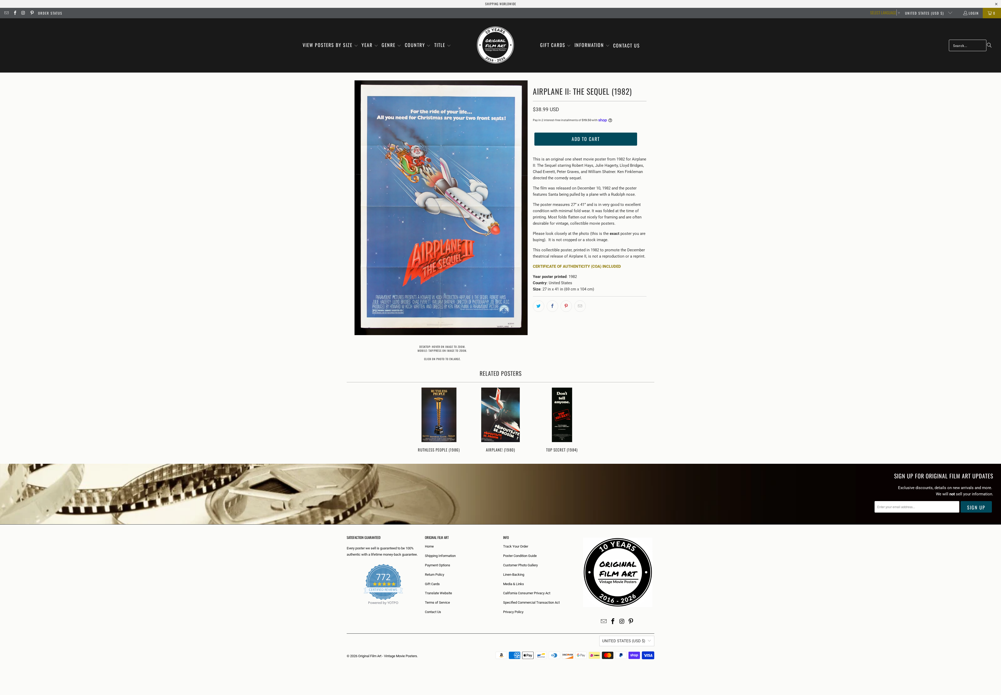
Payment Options (437, 565)
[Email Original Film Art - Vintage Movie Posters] (6, 13)
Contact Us (433, 612)
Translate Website (438, 593)
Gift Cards (432, 584)
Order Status (50, 13)
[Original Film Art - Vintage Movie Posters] (495, 45)
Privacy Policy (513, 612)
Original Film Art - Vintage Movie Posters (387, 656)
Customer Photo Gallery (520, 565)
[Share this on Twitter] (538, 306)
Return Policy (434, 575)
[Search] (989, 45)
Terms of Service (437, 602)
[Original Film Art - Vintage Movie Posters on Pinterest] (31, 13)
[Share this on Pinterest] (566, 306)
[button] (330, 45)
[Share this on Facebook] (552, 306)
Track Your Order (515, 546)
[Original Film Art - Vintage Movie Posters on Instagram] (23, 13)
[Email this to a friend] (580, 306)
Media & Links (513, 584)
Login (974, 13)
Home (429, 546)
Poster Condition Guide (520, 556)
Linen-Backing (513, 575)
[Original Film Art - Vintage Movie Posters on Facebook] (14, 13)
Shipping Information (440, 556)
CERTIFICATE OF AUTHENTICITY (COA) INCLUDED (577, 266)
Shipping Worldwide (500, 4)
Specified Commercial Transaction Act (531, 602)
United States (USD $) (925, 13)
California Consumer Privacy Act (526, 593)
